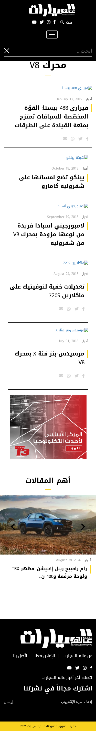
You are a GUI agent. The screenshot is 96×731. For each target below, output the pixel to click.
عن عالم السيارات (77, 656)
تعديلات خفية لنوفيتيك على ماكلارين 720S (47, 291)
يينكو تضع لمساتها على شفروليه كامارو (51, 182)
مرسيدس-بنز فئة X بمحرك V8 (49, 358)
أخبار (89, 99)
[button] (83, 527)
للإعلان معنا (45, 656)
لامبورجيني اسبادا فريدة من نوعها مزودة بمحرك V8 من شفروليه (48, 234)
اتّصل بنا (20, 656)
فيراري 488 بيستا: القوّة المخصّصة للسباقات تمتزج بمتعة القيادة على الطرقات (51, 117)
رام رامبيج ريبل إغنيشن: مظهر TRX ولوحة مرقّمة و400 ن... (49, 572)
